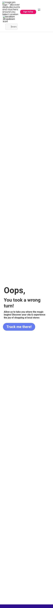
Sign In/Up (28, 11)
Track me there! (19, 327)
